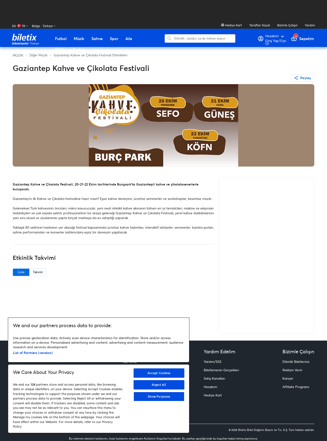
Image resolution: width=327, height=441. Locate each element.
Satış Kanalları (214, 378)
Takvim (38, 272)
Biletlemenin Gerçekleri (221, 370)
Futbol (61, 38)
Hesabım (210, 386)
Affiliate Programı (295, 386)
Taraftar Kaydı (259, 25)
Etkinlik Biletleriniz (296, 361)
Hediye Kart (233, 25)
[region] (99, 375)
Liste (21, 272)
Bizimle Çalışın (287, 25)
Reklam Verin (292, 370)
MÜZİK (18, 55)
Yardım (310, 25)
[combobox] (203, 38)
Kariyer (287, 378)
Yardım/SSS (212, 361)
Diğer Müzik (38, 55)
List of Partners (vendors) (33, 352)
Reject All (159, 385)
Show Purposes (159, 396)
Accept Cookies (159, 373)
